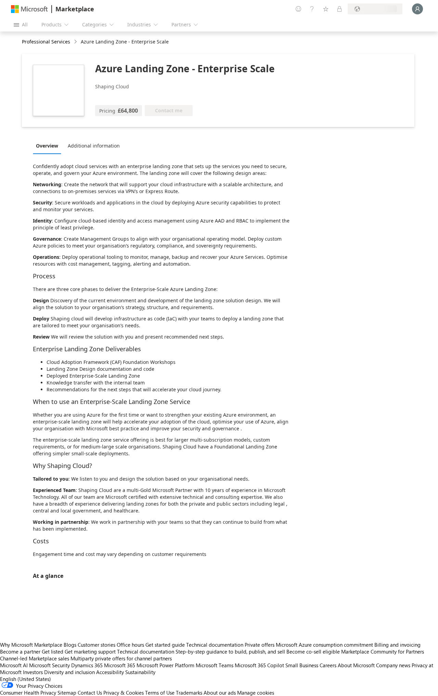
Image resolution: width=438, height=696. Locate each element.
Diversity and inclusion (69, 672)
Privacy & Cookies (123, 692)
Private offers (259, 644)
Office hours (130, 644)
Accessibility (110, 672)
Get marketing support (90, 651)
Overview (47, 145)
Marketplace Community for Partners (382, 651)
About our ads (220, 692)
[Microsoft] (29, 9)
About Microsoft (356, 665)
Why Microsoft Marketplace (31, 644)
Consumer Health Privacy (28, 692)
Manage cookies (255, 692)
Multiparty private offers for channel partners (121, 658)
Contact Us (90, 692)
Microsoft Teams (214, 665)
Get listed (52, 651)
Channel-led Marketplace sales (34, 658)
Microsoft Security (49, 665)
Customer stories (96, 644)
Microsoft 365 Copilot (259, 665)
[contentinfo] (76, 42)
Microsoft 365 (119, 665)
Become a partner (20, 651)
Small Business (301, 665)
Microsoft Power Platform (165, 665)
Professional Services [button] (46, 41)
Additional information (94, 145)
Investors (33, 672)
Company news (393, 665)
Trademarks (189, 692)
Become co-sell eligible (313, 651)
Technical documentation (214, 644)
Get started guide (165, 644)
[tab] (49, 145)
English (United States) (25, 678)
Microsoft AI (14, 665)
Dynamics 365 (87, 665)
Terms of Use (160, 692)
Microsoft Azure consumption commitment (325, 644)
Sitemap (66, 692)
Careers (328, 665)
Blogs (70, 644)
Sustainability (140, 672)
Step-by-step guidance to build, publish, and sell (230, 651)
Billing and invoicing (397, 644)
